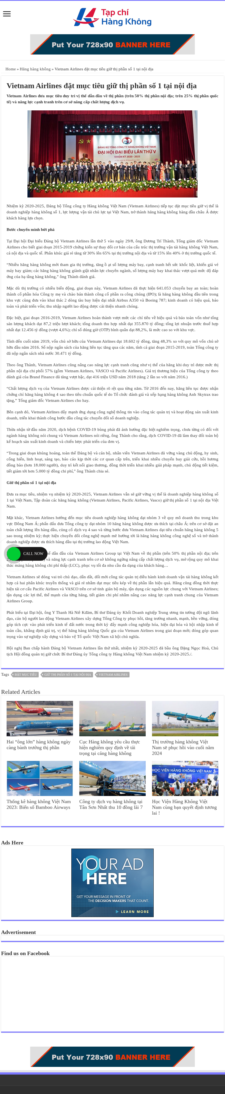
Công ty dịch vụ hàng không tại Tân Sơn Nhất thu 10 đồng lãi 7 (111, 804)
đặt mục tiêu (26, 674)
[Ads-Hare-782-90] (112, 44)
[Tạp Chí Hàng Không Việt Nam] (112, 16)
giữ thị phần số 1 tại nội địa (67, 674)
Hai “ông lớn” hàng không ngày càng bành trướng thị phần (39, 744)
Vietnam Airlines (113, 674)
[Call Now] (14, 554)
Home (10, 69)
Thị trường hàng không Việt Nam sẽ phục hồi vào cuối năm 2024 (183, 747)
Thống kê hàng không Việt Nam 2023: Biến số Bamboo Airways (39, 804)
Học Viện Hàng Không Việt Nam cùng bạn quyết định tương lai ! (184, 807)
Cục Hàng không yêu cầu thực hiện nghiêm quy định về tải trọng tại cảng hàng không (109, 747)
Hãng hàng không (35, 69)
